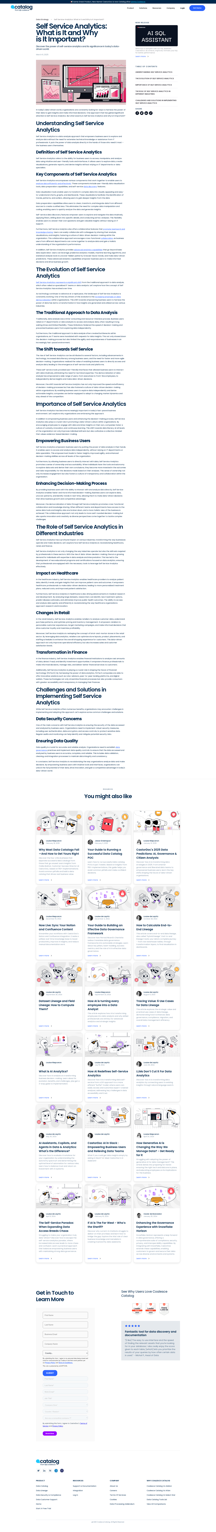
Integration (78, 1490)
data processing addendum (122, 1504)
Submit (50, 1373)
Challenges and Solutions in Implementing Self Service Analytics (156, 101)
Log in (75, 1495)
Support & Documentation (84, 1486)
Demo (38, 1504)
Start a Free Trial (43, 1508)
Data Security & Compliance (48, 1495)
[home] (21, 8)
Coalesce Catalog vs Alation (159, 1486)
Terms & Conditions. (65, 1363)
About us (114, 1486)
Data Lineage (42, 1490)
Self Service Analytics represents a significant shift (58, 282)
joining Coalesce (138, 2)
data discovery (90, 186)
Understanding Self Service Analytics (153, 72)
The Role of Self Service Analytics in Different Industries (152, 92)
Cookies (113, 1499)
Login (182, 8)
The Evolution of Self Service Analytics (154, 78)
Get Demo (197, 8)
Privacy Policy (50, 1363)
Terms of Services (118, 1495)
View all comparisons (156, 1504)
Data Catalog (42, 1486)
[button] (130, 8)
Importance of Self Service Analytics (153, 85)
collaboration (107, 238)
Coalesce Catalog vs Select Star (161, 1495)
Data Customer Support (46, 1499)
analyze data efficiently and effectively (53, 183)
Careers (113, 1490)
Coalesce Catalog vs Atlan (158, 1490)
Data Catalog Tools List (157, 1499)
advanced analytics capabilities (88, 249)
